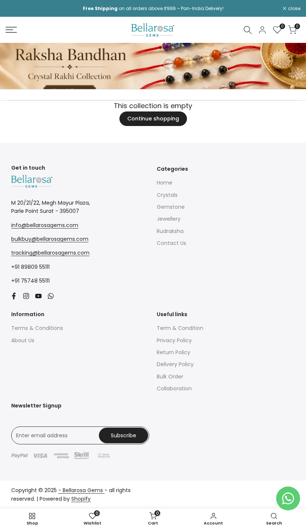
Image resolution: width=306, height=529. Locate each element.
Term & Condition (180, 328)
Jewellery (169, 219)
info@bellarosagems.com (44, 225)
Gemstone (171, 207)
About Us (22, 340)
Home (164, 182)
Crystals (167, 195)
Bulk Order (170, 376)
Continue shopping (153, 118)
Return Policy (173, 352)
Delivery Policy (175, 364)
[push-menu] (11, 29)
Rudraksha (170, 231)
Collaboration (174, 388)
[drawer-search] (248, 30)
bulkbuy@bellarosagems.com (49, 239)
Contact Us (171, 243)
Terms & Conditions (37, 328)
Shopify (81, 499)
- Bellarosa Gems (81, 490)
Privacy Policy (174, 340)
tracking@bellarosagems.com (50, 252)
